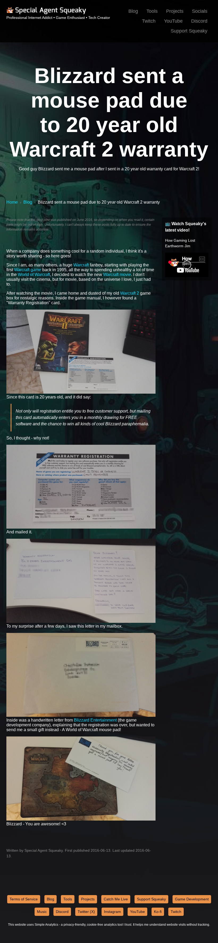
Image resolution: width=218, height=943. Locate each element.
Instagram (112, 911)
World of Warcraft (34, 274)
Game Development (192, 899)
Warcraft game (27, 269)
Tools (152, 11)
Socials (199, 11)
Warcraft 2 (129, 293)
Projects (174, 11)
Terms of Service (24, 899)
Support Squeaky (189, 31)
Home (12, 202)
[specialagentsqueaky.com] (46, 13)
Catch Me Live (116, 899)
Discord (199, 21)
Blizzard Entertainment (95, 720)
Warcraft (81, 265)
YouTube (173, 21)
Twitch (149, 21)
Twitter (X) (86, 911)
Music (42, 911)
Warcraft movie (117, 274)
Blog (133, 11)
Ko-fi (158, 911)
